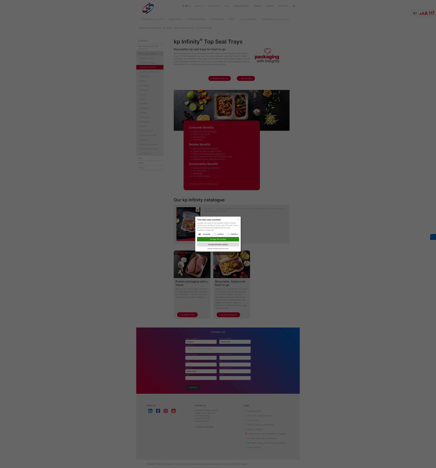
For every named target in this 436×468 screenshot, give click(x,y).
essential (206, 234)
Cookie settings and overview (218, 248)
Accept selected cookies (218, 244)
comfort (220, 234)
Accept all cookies (218, 239)
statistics (234, 234)
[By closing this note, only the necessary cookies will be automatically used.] (238, 219)
